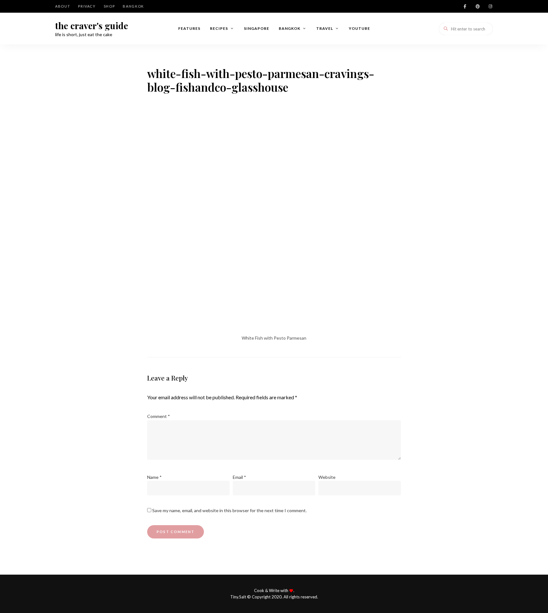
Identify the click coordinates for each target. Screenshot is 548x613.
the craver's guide (91, 25)
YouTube (359, 28)
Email (239, 477)
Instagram (490, 6)
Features (189, 28)
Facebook (465, 6)
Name (154, 477)
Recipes (219, 28)
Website (327, 477)
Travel (324, 28)
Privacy (87, 6)
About (62, 6)
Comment (158, 416)
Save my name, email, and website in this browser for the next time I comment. (229, 510)
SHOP (109, 6)
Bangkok (133, 6)
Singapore (256, 28)
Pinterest (477, 6)
